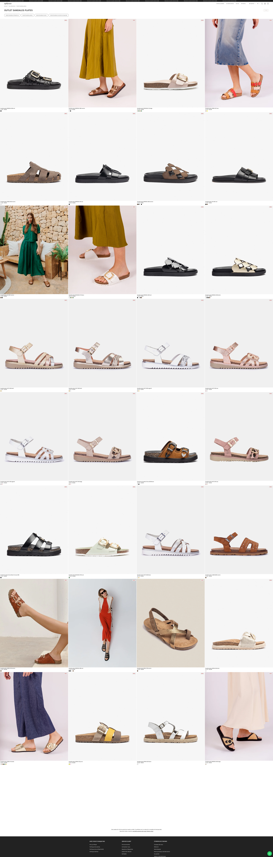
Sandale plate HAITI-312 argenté (7, 481)
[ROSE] (70, 764)
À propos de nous (158, 844)
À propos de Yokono (160, 841)
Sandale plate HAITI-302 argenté (144, 388)
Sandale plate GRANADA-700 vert (76, 574)
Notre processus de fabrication (162, 851)
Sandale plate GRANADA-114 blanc (76, 295)
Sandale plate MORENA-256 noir (144, 295)
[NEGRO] (2, 297)
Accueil (5, 6)
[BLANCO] (2, 390)
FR (257, 3)
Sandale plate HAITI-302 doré (75, 388)
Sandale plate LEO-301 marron (7, 295)
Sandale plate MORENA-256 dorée (213, 295)
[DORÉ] (140, 204)
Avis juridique (93, 844)
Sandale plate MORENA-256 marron (145, 201)
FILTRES (266, 10)
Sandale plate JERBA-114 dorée (7, 761)
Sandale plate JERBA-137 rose (212, 108)
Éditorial (156, 847)
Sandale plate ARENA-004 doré (212, 668)
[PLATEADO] (70, 390)
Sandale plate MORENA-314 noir (76, 201)
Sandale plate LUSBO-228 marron (212, 574)
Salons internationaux (160, 856)
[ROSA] (2, 484)
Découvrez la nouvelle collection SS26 (17, 0)
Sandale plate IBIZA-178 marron (144, 668)
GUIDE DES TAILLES (126, 851)
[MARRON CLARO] (71, 297)
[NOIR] (138, 204)
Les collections (12, 6)
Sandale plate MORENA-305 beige (213, 761)
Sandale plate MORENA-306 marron (77, 108)
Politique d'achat (94, 851)
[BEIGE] (207, 484)
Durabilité (156, 854)
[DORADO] (138, 390)
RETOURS (124, 854)
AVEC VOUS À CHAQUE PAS (97, 841)
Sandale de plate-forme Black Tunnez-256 (9, 574)
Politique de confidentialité (97, 849)
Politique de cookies (95, 847)
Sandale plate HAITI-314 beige (75, 481)
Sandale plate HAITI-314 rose (211, 481)
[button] (230, 3)
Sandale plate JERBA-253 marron (7, 201)
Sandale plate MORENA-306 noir (7, 108)
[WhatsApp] (269, 853)
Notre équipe (157, 849)
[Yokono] (8, 4)
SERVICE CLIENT (126, 841)
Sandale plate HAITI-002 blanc (144, 574)
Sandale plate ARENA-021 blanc (144, 761)
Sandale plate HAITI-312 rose (211, 388)
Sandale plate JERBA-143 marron (7, 668)
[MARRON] (207, 204)
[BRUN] (2, 204)
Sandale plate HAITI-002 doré (7, 388)
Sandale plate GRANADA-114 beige (144, 108)
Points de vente (126, 844)
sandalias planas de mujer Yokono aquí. (143, 831)
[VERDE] (70, 297)
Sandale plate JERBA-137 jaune (76, 761)
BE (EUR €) (251, 3)
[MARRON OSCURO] (3, 764)
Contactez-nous (126, 847)
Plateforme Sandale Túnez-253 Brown (145, 481)
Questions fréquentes (127, 849)
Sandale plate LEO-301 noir (211, 201)
